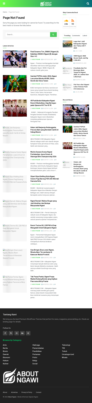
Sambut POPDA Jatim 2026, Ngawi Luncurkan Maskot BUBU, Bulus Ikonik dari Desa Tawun (43, 78)
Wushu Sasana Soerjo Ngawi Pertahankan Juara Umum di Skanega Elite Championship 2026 (43, 154)
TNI (63, 348)
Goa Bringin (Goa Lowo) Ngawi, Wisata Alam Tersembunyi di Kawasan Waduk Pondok (42, 252)
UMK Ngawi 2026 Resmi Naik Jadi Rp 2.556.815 (81, 58)
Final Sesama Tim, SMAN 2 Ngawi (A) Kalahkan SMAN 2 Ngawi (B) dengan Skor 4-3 (44, 54)
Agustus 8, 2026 (47, 208)
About (5, 392)
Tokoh (64, 351)
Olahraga (36, 345)
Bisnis (5, 351)
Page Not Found (14, 12)
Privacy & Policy (26, 392)
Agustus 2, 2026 (47, 257)
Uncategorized (68, 354)
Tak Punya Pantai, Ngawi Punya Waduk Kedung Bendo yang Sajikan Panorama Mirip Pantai (43, 279)
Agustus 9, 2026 (47, 184)
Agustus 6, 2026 (47, 230)
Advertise (14, 392)
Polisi (34, 357)
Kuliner (6, 364)
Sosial (34, 364)
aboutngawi (36, 59)
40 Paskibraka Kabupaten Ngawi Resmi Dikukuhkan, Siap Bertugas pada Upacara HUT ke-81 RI (43, 103)
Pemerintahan (38, 348)
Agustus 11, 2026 (48, 159)
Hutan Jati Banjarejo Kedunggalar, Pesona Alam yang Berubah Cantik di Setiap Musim (44, 129)
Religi (34, 361)
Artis (5, 345)
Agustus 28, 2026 (48, 59)
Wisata (64, 357)
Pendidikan (37, 351)
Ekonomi (6, 357)
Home (5, 12)
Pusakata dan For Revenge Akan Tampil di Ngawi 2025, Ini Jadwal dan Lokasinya (81, 72)
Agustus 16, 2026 (48, 108)
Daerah (6, 354)
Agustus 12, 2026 (48, 135)
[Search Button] (53, 34)
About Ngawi (12, 397)
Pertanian (36, 354)
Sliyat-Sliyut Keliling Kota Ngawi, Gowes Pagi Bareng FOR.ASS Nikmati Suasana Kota (44, 178)
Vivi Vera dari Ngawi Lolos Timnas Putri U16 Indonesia (81, 87)
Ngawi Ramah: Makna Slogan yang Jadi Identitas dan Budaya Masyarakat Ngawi (43, 203)
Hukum (6, 361)
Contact (38, 392)
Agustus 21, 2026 (48, 84)
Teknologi (66, 345)
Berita (5, 348)
